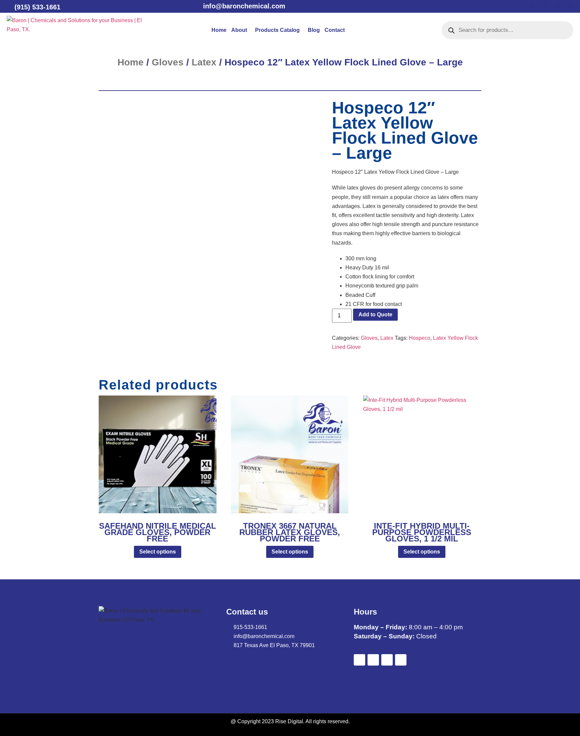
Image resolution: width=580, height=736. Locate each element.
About (239, 30)
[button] (241, 30)
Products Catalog (277, 30)
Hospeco (419, 338)
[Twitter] (545, 6)
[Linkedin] (558, 6)
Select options (157, 552)
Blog (314, 30)
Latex (204, 62)
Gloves (168, 62)
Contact (335, 30)
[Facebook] (532, 6)
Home (219, 30)
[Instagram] (570, 6)
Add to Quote (375, 314)
